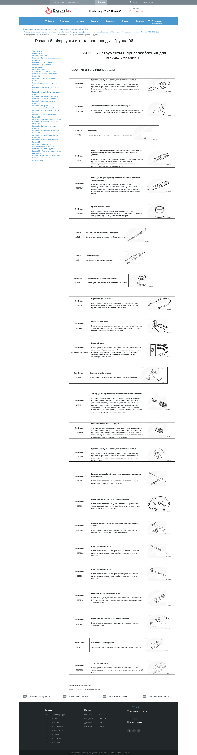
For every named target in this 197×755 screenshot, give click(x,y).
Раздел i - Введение (39, 56)
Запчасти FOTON (52, 722)
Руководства (156, 22)
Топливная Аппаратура (55, 714)
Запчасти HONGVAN (54, 738)
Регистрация (148, 2)
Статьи (125, 21)
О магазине (64, 21)
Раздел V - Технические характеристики (41, 159)
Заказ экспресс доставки (118, 697)
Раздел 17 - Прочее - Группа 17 (44, 149)
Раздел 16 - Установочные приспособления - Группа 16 (43, 145)
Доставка (109, 21)
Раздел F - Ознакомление (42, 62)
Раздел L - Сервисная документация (46, 156)
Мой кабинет (104, 714)
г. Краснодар (134, 707)
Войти (134, 2)
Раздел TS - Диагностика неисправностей (41, 66)
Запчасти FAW (51, 718)
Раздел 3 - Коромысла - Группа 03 (45, 97)
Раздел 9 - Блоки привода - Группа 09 (46, 119)
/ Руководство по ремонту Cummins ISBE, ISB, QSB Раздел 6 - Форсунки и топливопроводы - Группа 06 (61, 35)
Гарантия (94, 21)
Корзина (135, 8)
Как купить (79, 21)
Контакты (140, 21)
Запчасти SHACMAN (54, 730)
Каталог (51, 21)
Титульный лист (38, 51)
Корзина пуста (138, 11)
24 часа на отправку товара (39, 697)
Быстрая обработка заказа (79, 697)
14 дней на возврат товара (159, 697)
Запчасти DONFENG (54, 726)
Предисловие (37, 53)
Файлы (101, 726)
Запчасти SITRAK (52, 742)
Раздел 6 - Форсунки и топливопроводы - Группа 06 (43, 107)
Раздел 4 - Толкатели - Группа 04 (44, 99)
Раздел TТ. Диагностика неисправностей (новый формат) (44, 70)
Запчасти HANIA (52, 734)
